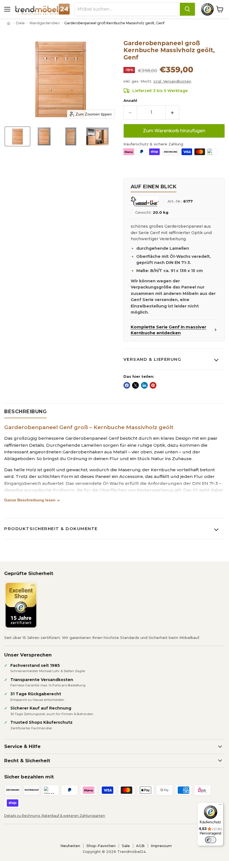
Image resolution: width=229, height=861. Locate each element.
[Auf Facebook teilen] (126, 385)
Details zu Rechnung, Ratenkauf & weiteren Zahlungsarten (54, 816)
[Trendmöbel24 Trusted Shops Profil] (207, 9)
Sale (126, 845)
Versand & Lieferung (152, 359)
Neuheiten (70, 845)
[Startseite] (9, 23)
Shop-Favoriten (101, 845)
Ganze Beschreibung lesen (30, 500)
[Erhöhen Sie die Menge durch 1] (172, 112)
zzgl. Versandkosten (172, 81)
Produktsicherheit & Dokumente (51, 528)
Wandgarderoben (44, 23)
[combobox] (127, 9)
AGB (140, 845)
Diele (20, 23)
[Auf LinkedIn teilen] (144, 385)
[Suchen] (187, 9)
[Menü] (220, 805)
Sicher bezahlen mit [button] (29, 777)
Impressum (161, 845)
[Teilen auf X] (135, 385)
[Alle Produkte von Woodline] (145, 201)
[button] (17, 136)
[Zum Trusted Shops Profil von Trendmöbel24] (21, 605)
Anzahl (130, 100)
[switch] (210, 839)
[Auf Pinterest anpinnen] (153, 385)
